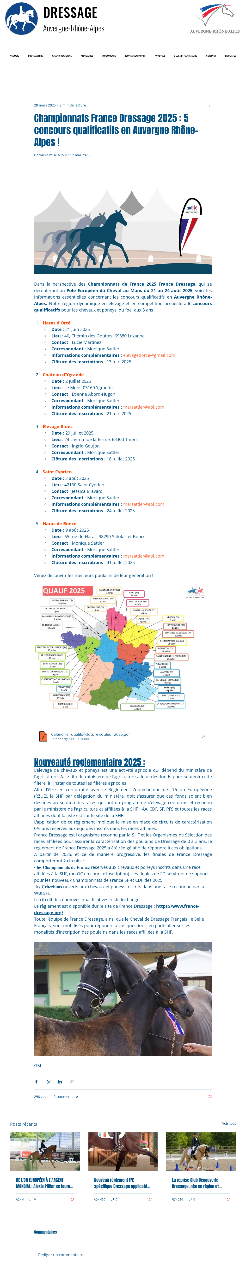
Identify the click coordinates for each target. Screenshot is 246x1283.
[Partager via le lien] (71, 1081)
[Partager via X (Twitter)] (48, 1081)
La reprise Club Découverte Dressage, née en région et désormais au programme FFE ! (198, 1183)
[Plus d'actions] (209, 105)
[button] (36, 55)
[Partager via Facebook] (36, 1081)
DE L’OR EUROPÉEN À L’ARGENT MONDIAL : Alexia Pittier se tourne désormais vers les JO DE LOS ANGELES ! (44, 1183)
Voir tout (229, 1123)
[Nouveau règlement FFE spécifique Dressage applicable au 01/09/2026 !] (123, 1151)
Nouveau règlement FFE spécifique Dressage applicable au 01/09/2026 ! (121, 1183)
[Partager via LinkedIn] (60, 1081)
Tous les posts (20, 73)
